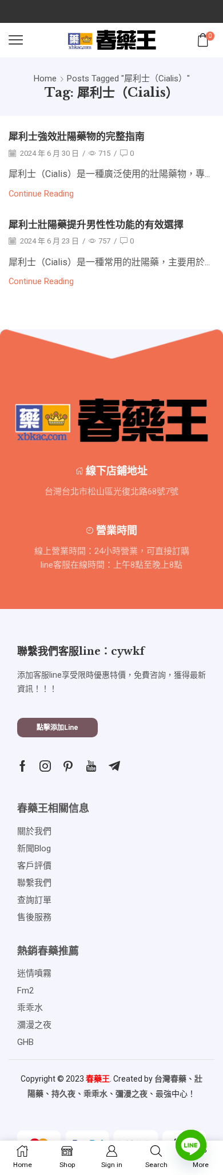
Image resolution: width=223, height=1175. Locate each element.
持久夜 (63, 1093)
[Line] (191, 1145)
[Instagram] (45, 766)
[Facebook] (22, 766)
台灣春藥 (170, 1078)
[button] (57, 727)
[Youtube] (91, 766)
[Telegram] (114, 766)
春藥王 (98, 1078)
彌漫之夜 (132, 1093)
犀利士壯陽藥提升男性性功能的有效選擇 (96, 225)
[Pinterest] (68, 766)
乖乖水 (95, 1093)
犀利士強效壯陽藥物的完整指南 (77, 137)
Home (45, 78)
